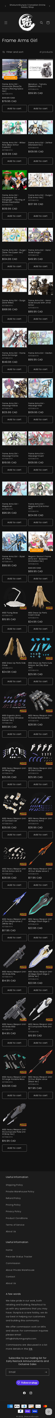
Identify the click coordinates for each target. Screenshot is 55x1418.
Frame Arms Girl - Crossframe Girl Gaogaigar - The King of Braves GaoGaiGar (13, 198)
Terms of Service (15, 1224)
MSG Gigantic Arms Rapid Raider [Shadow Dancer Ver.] (13, 717)
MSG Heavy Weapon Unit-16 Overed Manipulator (40, 716)
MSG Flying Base (10, 613)
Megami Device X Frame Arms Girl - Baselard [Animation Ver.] (39, 558)
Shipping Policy (14, 1184)
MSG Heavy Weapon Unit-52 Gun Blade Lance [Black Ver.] (40, 1079)
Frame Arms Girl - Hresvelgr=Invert (36, 454)
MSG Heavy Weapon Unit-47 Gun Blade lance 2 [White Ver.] (14, 921)
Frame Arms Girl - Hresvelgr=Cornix (10, 454)
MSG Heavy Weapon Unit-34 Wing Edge (14, 769)
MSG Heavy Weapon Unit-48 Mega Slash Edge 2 (40, 920)
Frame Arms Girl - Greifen (40, 353)
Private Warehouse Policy (20, 1191)
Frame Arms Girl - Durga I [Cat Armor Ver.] (40, 196)
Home (9, 1250)
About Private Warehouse (20, 1270)
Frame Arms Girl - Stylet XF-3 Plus (13, 557)
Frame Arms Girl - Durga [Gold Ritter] (13, 301)
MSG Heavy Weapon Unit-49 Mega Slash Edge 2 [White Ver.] (40, 974)
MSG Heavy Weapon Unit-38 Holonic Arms (40, 819)
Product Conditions (17, 1218)
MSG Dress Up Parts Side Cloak (14, 664)
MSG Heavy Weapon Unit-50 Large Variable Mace (14, 1078)
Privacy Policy (13, 1211)
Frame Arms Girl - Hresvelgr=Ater (36, 404)
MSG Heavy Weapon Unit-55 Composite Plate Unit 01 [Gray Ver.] (14, 1131)
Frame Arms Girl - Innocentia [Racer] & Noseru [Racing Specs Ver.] (12, 87)
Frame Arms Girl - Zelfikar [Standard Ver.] (40, 143)
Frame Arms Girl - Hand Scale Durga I (39, 251)
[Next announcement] (49, 6)
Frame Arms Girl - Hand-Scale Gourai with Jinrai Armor (40, 302)
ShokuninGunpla (31, 1416)
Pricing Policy (13, 1204)
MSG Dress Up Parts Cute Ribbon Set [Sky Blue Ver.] (40, 665)
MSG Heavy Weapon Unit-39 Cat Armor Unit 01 (14, 870)
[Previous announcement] (5, 6)
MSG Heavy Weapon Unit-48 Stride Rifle (14, 973)
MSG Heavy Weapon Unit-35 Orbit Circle (40, 769)
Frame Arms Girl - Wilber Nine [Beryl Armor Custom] (13, 144)
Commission (13, 1263)
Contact (10, 1276)
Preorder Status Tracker (19, 1256)
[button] (6, 22)
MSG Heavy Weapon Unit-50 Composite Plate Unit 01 (40, 1026)
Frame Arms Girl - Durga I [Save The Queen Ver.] (14, 251)
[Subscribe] (46, 1372)
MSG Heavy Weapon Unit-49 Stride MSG (14, 1025)
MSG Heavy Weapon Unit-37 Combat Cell (14, 819)
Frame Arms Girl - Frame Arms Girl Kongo (14, 354)
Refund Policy (13, 1198)
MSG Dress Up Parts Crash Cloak (37, 614)
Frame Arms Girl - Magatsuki (10, 505)
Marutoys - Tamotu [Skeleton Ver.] (37, 85)
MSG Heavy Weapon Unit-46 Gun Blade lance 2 (40, 870)
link (30, 1348)
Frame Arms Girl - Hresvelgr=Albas (10, 404)
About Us (11, 1231)
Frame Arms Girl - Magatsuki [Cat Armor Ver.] (38, 506)
